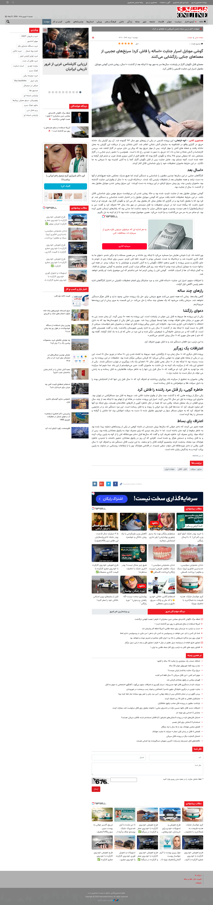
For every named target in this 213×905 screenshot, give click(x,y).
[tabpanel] (66, 51)
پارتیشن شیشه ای (31, 95)
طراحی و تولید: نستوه (105, 900)
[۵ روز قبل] (80, 388)
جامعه (152, 22)
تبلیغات (198, 883)
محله (137, 22)
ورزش (99, 22)
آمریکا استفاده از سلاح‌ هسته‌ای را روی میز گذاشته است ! (177, 624)
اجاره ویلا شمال (32, 51)
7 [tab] (59, 92)
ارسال (96, 789)
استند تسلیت (18, 66)
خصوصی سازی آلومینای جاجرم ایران (58, 401)
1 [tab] (80, 92)
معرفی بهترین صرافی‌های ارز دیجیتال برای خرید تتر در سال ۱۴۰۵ (58, 357)
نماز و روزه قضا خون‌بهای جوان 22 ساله (184, 665)
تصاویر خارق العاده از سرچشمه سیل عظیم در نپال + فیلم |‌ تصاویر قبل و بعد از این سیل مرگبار (162, 642)
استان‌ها (90, 22)
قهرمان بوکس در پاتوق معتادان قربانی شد (183, 680)
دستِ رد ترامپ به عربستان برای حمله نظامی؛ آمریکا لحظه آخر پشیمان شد (171, 628)
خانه (201, 22)
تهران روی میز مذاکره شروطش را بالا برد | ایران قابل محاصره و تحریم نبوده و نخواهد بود (165, 638)
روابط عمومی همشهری (135, 2)
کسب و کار (57, 22)
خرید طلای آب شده (30, 61)
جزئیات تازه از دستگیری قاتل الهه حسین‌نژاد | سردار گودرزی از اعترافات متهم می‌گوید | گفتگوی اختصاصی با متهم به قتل (152, 684)
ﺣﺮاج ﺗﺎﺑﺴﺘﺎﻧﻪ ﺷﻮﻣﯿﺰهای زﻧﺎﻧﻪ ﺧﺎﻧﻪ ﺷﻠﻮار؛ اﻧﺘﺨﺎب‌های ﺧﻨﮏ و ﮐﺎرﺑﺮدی (56, 312)
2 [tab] (76, 92)
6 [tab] (63, 92)
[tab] (175, 612)
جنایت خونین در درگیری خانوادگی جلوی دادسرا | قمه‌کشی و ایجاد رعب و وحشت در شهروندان (163, 689)
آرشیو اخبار (189, 22)
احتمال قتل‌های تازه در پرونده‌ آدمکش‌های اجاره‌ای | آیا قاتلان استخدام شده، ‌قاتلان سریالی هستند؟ (160, 717)
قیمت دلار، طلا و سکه (192, 879)
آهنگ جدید (33, 70)
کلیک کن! (65, 186)
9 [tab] (52, 92)
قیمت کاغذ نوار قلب (62, 296)
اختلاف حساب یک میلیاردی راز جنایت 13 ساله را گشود (178, 661)
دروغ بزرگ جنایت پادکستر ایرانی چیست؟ (184, 670)
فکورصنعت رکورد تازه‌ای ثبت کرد (57, 428)
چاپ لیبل (34, 80)
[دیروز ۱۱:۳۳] (80, 117)
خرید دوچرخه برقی (30, 75)
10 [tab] (49, 92)
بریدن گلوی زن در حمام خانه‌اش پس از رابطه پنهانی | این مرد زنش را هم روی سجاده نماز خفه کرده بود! (159, 694)
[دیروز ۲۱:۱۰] (66, 43)
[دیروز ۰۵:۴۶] (80, 132)
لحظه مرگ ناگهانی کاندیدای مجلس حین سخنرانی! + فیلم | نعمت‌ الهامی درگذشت (167, 619)
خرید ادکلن (17, 51)
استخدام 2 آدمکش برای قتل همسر (186, 722)
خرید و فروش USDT (29, 36)
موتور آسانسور (32, 41)
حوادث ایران (169, 469)
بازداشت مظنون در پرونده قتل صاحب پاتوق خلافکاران (179, 703)
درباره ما (198, 875)
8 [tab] (56, 92)
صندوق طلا (33, 90)
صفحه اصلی (199, 37)
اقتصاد (161, 22)
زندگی (129, 22)
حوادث (47, 22)
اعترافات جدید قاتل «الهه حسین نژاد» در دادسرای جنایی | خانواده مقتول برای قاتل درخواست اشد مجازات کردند (156, 708)
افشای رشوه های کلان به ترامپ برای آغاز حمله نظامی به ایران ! (175, 647)
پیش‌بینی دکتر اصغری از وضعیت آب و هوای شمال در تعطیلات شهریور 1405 (57, 416)
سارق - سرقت (196, 469)
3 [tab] (73, 92)
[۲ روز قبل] (80, 300)
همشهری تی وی (151, 2)
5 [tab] (66, 92)
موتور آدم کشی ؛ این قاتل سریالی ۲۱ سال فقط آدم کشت (177, 675)
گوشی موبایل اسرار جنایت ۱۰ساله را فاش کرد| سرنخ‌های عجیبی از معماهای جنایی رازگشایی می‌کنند (152, 54)
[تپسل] (103, 216)
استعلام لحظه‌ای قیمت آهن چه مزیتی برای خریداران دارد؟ (57, 386)
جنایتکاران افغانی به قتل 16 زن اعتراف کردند (182, 698)
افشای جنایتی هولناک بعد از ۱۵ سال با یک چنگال (180, 727)
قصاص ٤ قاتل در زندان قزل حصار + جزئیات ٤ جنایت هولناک (176, 731)
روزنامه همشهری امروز (199, 2)
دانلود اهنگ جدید (31, 105)
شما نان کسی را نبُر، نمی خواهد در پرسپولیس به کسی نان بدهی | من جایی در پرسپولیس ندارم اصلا (160, 633)
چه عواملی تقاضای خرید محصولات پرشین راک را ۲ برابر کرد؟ (56, 342)
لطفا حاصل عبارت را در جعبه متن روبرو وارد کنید (183, 779)
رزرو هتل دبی (32, 110)
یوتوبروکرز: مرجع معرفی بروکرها (25, 100)
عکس (67, 22)
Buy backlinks (20, 80)
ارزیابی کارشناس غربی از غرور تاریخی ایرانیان (65, 66)
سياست (178, 22)
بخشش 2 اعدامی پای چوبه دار (188, 712)
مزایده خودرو (33, 66)
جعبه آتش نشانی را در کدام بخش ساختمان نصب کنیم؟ (57, 371)
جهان (169, 22)
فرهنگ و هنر (110, 22)
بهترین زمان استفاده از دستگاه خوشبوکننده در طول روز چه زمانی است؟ (57, 328)
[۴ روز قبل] (80, 359)
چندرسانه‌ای (78, 22)
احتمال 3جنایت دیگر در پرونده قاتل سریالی (183, 736)
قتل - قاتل (182, 469)
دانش (121, 22)
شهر (144, 22)
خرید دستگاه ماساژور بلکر (28, 46)
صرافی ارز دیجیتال (31, 85)
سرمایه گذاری (124, 246)
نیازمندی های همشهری (181, 2)
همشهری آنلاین (191, 12)
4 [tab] (69, 92)
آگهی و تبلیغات (165, 2)
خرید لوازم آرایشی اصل (29, 56)
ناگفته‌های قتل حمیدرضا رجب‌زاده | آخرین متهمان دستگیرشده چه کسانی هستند (168, 741)
